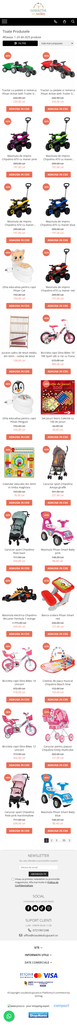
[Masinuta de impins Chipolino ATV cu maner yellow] (19, 200)
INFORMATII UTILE (37, 955)
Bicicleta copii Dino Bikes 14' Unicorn (19, 682)
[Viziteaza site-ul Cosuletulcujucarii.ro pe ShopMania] (38, 1015)
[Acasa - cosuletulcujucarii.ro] (38, 9)
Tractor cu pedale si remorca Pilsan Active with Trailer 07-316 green (19, 91)
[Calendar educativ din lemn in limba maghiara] (19, 463)
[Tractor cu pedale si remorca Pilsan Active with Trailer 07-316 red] (57, 69)
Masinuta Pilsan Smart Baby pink (58, 551)
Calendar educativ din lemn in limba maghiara (19, 485)
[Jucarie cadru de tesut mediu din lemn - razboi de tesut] (19, 331)
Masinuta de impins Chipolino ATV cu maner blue (57, 223)
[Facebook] (28, 908)
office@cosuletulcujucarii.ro (40, 935)
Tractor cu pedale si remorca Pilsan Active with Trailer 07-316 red (57, 91)
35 (63, 840)
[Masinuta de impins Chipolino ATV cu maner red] (57, 266)
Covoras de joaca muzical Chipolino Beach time (58, 682)
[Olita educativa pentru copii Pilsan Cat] (19, 266)
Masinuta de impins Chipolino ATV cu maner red (58, 288)
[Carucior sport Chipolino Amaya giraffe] (57, 462)
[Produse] (5, 22)
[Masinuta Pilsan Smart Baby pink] (57, 528)
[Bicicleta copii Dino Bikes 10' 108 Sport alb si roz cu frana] (57, 331)
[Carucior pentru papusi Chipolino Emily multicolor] (57, 725)
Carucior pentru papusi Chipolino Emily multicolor (58, 748)
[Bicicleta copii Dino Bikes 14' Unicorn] (19, 659)
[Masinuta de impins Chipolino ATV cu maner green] (57, 134)
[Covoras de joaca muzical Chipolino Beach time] (57, 659)
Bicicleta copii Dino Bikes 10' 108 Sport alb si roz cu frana (58, 354)
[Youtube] (35, 908)
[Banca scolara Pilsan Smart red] (57, 594)
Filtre (21, 43)
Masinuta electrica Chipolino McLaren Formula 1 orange (19, 616)
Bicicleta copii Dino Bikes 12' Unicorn (19, 748)
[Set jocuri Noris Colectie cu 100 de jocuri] (57, 397)
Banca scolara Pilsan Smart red (58, 616)
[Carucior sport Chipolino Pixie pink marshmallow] (19, 791)
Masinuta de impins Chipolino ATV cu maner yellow (19, 223)
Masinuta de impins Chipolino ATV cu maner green (57, 157)
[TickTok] (42, 908)
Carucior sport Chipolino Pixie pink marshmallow (19, 813)
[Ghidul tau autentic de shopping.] (61, 1006)
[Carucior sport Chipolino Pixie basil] (19, 528)
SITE (37, 947)
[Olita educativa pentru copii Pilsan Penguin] (19, 397)
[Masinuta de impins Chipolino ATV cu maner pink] (19, 134)
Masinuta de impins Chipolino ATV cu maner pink (19, 157)
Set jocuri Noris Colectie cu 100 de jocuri (58, 420)
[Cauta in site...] (73, 21)
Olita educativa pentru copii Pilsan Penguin (19, 420)
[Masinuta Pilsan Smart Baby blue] (57, 791)
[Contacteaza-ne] (56, 21)
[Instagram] (49, 908)
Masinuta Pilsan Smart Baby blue (58, 813)
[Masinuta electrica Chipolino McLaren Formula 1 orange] (19, 594)
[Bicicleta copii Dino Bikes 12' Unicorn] (19, 725)
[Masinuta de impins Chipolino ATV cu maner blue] (57, 200)
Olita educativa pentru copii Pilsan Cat (19, 288)
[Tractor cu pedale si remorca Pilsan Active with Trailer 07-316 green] (19, 69)
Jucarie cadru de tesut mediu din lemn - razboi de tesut (19, 354)
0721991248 (40, 930)
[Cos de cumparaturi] (64, 21)
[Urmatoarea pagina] (69, 840)
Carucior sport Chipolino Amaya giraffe (58, 485)
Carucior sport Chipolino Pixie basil (19, 551)
